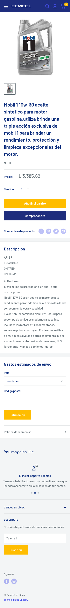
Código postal (12, 391)
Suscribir (16, 550)
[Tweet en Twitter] (56, 231)
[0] (62, 6)
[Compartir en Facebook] (41, 231)
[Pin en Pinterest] (48, 231)
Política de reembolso (17, 432)
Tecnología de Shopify (16, 599)
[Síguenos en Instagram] (14, 581)
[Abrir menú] (6, 6)
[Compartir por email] (63, 231)
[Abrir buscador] (47, 6)
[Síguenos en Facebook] (6, 581)
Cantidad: (10, 189)
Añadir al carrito (35, 203)
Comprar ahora (35, 216)
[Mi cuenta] (55, 6)
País (6, 372)
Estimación (17, 415)
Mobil (8, 163)
